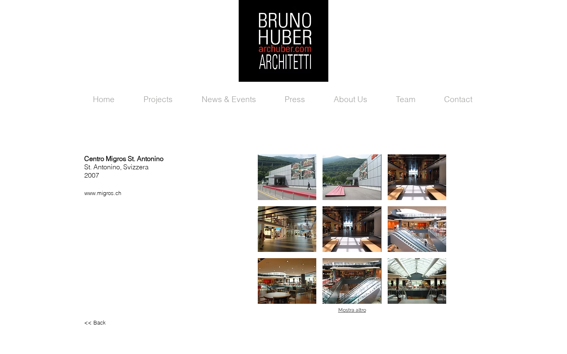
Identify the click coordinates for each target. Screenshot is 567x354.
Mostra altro (352, 310)
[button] (287, 177)
